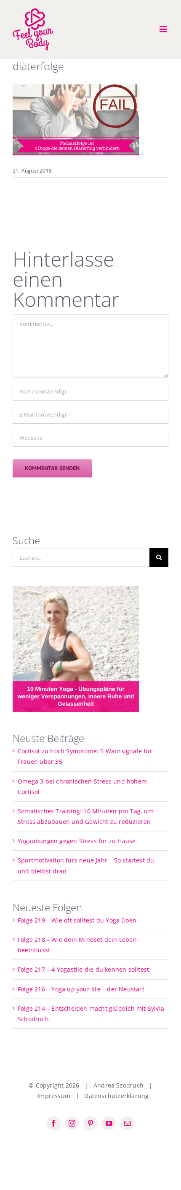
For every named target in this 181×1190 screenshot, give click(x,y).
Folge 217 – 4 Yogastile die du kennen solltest (83, 969)
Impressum (53, 1096)
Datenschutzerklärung (116, 1096)
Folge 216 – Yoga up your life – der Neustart (81, 989)
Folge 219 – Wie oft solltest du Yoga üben (77, 920)
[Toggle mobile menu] (164, 29)
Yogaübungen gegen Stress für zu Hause (77, 841)
